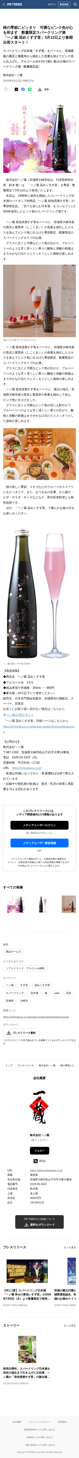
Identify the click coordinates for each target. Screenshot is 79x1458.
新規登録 (64, 4)
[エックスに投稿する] (16, 89)
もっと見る (70, 1247)
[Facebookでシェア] (23, 89)
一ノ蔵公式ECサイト (20, 714)
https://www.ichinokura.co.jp (46, 1170)
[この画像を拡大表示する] (16, 904)
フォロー (39, 1150)
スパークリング (15, 993)
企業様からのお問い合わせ (39, 1437)
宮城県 (10, 1000)
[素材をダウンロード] (40, 89)
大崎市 (24, 1000)
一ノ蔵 (10, 985)
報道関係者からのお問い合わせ (39, 1429)
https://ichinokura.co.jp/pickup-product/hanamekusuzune (36, 1016)
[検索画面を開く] (75, 4)
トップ (8, 1065)
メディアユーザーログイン (39, 825)
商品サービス (13, 951)
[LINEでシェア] (30, 89)
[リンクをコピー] (46, 89)
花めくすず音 (42, 985)
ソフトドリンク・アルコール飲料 (25, 968)
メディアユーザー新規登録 (39, 842)
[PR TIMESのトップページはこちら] (14, 4)
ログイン (52, 4)
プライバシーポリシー (39, 1421)
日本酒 (34, 993)
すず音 (24, 985)
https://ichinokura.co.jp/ (27, 768)
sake (57, 993)
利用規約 (62, 1421)
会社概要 (16, 1421)
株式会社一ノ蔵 (47, 1065)
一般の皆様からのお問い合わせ (39, 1444)
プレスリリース (25, 1065)
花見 (68, 993)
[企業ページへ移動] (39, 1108)
